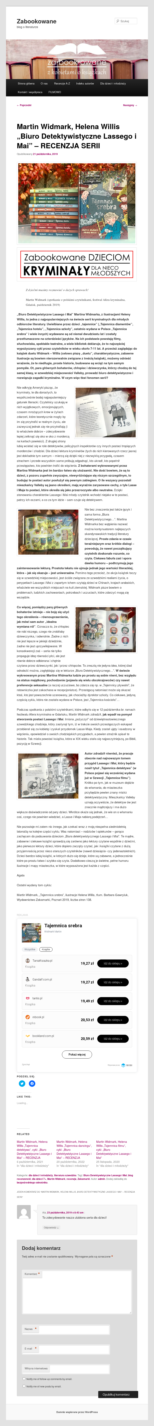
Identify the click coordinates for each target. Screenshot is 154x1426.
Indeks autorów (85, 83)
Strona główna (26, 83)
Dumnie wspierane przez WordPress (77, 1412)
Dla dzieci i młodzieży (113, 83)
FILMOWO (55, 92)
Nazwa (31, 1329)
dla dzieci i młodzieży (41, 1175)
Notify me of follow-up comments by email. (49, 1379)
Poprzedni (24, 105)
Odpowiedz (51, 1227)
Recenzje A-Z (62, 83)
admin (101, 1179)
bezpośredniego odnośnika (32, 1182)
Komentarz (32, 1274)
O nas (44, 83)
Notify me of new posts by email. (43, 1386)
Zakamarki (84, 1179)
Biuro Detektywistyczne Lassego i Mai (105, 1175)
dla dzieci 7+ (39, 1179)
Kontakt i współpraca (30, 92)
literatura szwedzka (65, 1175)
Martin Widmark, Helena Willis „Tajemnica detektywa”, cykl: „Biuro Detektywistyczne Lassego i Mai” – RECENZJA (34, 1150)
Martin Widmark (56, 1179)
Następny (130, 105)
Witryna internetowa (36, 1368)
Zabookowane (37, 21)
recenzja (71, 1179)
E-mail (31, 1348)
